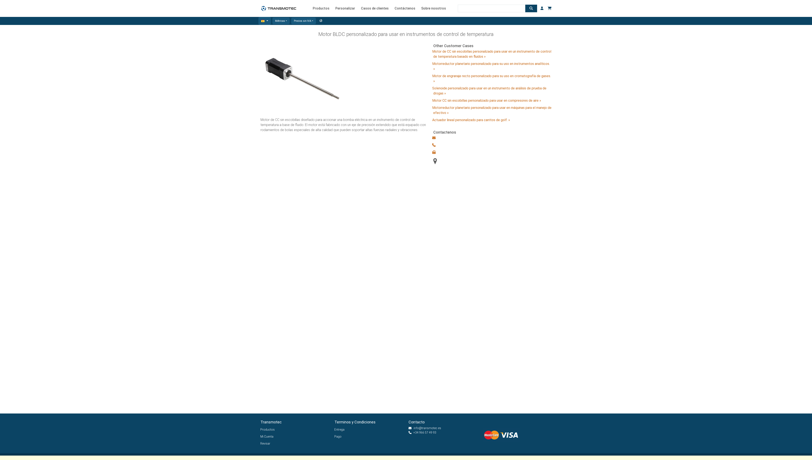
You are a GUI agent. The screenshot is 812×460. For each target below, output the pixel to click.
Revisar (265, 443)
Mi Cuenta (267, 436)
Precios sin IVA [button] (302, 20)
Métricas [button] (280, 20)
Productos (268, 429)
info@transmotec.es (427, 428)
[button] (264, 21)
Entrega (339, 429)
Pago (338, 436)
